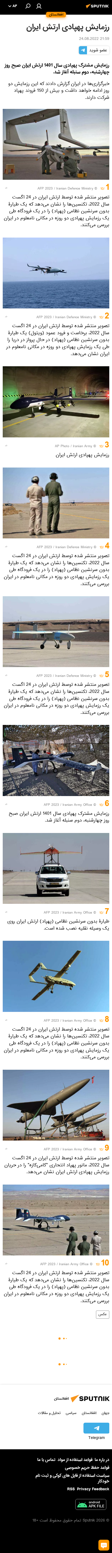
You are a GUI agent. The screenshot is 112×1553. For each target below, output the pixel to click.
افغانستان (89, 1413)
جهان (105, 1413)
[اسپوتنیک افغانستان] (98, 9)
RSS (71, 1489)
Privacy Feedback (93, 1489)
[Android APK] (90, 1505)
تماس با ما (46, 1460)
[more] (6, 187)
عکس (102, 1314)
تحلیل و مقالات (49, 1413)
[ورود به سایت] (38, 6)
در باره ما (102, 1460)
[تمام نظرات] (103, 1545)
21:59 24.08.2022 (94, 39)
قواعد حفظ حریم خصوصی (87, 1468)
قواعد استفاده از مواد (75, 1460)
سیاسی (71, 1413)
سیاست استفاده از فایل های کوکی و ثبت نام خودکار (72, 1478)
